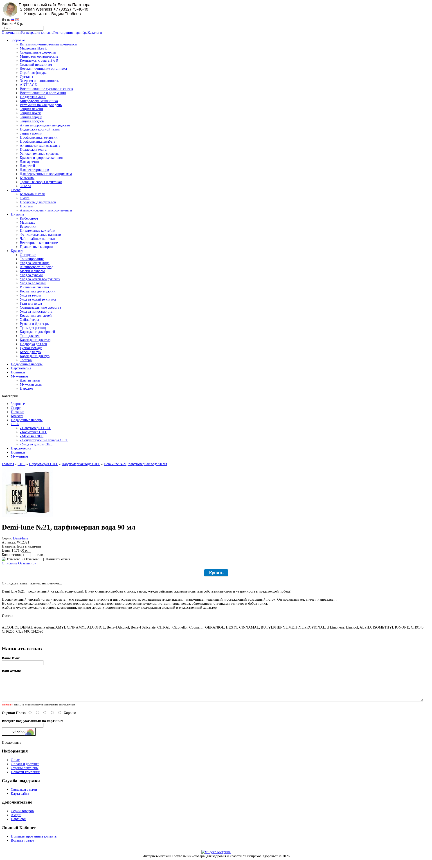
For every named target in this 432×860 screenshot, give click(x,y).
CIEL (15, 424)
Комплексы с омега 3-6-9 (39, 60)
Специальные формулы (38, 52)
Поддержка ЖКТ (33, 97)
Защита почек (30, 113)
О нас (15, 760)
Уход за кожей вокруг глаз (40, 279)
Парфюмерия (21, 368)
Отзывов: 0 (32, 559)
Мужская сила (31, 384)
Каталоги (95, 32)
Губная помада (31, 348)
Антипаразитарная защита (40, 145)
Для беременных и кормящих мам (46, 174)
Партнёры (18, 819)
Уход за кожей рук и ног (38, 299)
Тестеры (26, 360)
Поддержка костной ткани (40, 129)
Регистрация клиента (37, 32)
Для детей (27, 166)
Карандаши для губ (35, 356)
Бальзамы (27, 178)
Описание (9, 563)
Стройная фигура (33, 72)
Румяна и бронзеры (35, 324)
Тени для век (30, 336)
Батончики (28, 226)
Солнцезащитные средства (40, 307)
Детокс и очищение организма (43, 68)
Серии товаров (22, 811)
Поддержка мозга (33, 149)
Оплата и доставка (25, 764)
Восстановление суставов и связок (46, 89)
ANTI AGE (28, 85)
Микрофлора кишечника (39, 101)
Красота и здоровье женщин (41, 157)
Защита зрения (31, 133)
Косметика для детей (36, 315)
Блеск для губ (30, 352)
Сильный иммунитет (36, 64)
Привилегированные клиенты (34, 836)
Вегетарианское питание (39, 243)
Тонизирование (32, 259)
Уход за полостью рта (36, 311)
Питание (17, 214)
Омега (24, 198)
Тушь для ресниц (33, 328)
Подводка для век (33, 344)
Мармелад (27, 222)
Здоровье (18, 40)
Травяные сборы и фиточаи (41, 182)
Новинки (18, 372)
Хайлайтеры (29, 319)
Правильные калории (36, 247)
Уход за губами (31, 275)
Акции (16, 815)
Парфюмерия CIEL (43, 464)
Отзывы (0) (27, 563)
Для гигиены (30, 380)
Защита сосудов (32, 121)
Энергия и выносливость (39, 81)
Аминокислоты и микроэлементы (46, 210)
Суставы (26, 77)
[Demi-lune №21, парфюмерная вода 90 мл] (27, 516)
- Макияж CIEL (31, 436)
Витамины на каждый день (41, 105)
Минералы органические (39, 56)
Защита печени (31, 109)
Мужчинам (19, 376)
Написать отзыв (58, 559)
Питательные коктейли (37, 230)
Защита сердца (31, 117)
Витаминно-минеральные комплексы (48, 44)
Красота (17, 251)
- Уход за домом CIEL (36, 444)
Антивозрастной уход (36, 267)
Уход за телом (30, 295)
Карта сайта (20, 793)
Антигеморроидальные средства (45, 125)
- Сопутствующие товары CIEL (44, 440)
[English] (17, 19)
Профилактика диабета (37, 141)
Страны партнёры (24, 768)
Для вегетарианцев (34, 170)
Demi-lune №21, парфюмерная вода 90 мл (135, 464)
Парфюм (26, 388)
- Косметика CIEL (33, 432)
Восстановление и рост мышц (43, 93)
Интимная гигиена (34, 287)
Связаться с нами (24, 789)
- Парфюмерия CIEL (35, 428)
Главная (8, 464)
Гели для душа (31, 303)
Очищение (28, 255)
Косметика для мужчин (38, 291)
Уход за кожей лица (35, 263)
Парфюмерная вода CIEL (81, 464)
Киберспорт (29, 218)
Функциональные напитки (40, 234)
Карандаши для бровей (37, 332)
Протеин (26, 206)
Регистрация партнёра (70, 32)
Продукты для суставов (38, 202)
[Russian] (12, 19)
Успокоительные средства (39, 153)
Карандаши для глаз (35, 340)
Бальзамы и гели (32, 194)
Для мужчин (29, 162)
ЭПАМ (25, 186)
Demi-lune (20, 538)
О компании (11, 32)
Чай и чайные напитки (37, 238)
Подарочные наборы (27, 364)
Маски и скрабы (32, 271)
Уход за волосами (33, 283)
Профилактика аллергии (39, 137)
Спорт (15, 190)
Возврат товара (22, 840)
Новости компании (25, 772)
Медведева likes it (33, 48)
